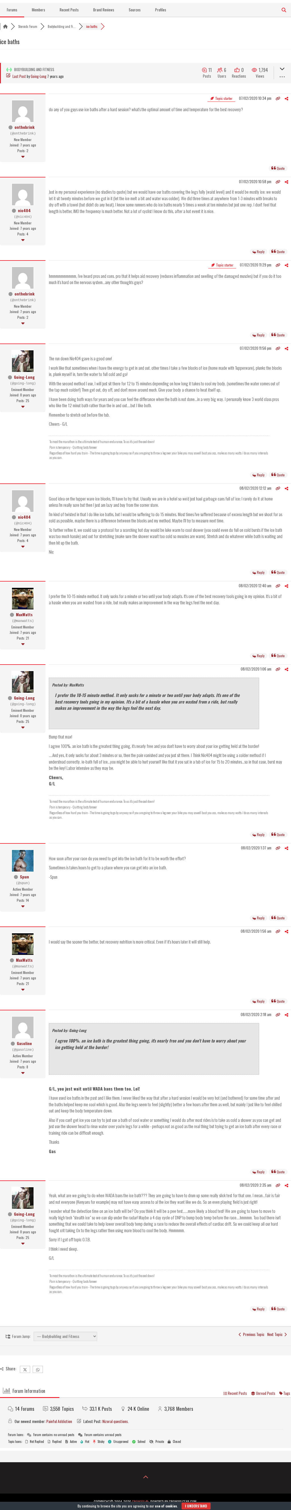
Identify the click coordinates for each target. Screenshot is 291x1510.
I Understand (196, 1505)
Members (38, 10)
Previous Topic (252, 1334)
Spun (24, 877)
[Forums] (5, 26)
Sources (135, 10)
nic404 (24, 210)
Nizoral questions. (115, 1421)
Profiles (160, 10)
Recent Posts (69, 10)
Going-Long (38, 76)
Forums (12, 10)
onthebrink (24, 127)
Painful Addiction (59, 1421)
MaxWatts (24, 614)
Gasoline (24, 1043)
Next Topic (275, 1334)
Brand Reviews (103, 10)
